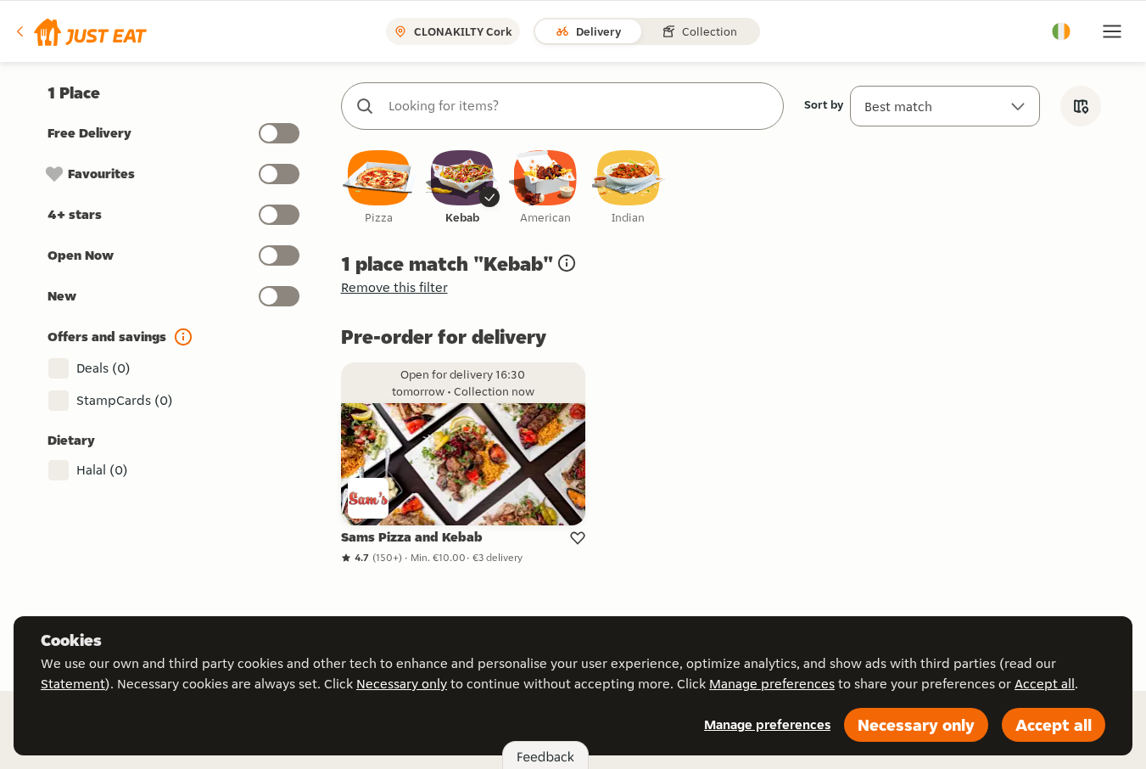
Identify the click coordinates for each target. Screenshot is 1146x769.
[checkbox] (379, 188)
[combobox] (579, 106)
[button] (80, 31)
